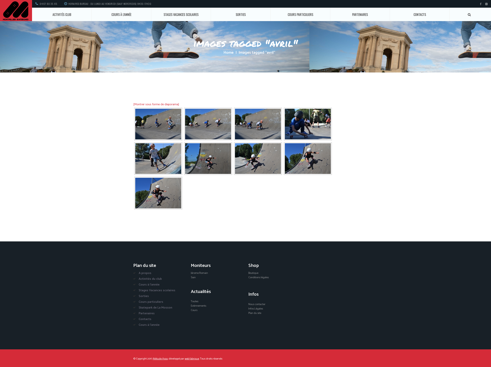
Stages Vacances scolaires (181, 14)
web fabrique (192, 359)
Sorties (241, 14)
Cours (194, 310)
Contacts (420, 14)
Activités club (62, 14)
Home (228, 53)
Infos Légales (255, 309)
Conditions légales (258, 277)
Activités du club (150, 278)
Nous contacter (256, 304)
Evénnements (198, 306)
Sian (193, 277)
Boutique (253, 273)
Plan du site (254, 313)
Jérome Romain (199, 273)
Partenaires (360, 14)
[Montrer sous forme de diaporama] (156, 104)
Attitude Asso (160, 359)
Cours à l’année (121, 14)
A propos (145, 273)
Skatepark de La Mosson (155, 307)
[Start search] (469, 15)
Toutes (194, 301)
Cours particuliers (300, 14)
